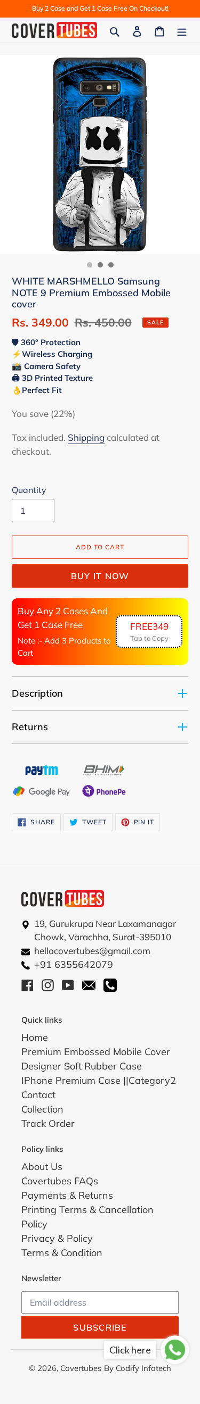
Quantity (29, 489)
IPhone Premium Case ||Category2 (98, 1080)
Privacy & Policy (57, 1238)
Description (37, 693)
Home (34, 1037)
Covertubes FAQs (59, 1181)
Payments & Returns (67, 1195)
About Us (41, 1166)
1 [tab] (89, 265)
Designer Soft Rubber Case (81, 1066)
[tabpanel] (100, 154)
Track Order (48, 1123)
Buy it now (100, 576)
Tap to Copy (149, 631)
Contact (38, 1095)
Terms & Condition (61, 1253)
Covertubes (80, 1368)
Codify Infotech (143, 1368)
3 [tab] (111, 265)
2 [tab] (100, 265)
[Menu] (182, 30)
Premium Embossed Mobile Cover (95, 1052)
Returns (30, 727)
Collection (42, 1109)
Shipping (86, 437)
